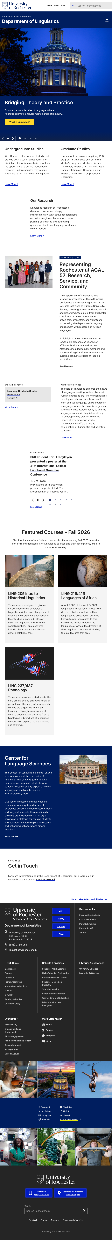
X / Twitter (46, 1111)
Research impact (13, 1045)
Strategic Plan (11, 1049)
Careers (61, 926)
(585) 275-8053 (18, 944)
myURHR (9, 994)
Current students (87, 919)
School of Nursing (50, 989)
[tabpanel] (56, 81)
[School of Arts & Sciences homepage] (26, 914)
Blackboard (10, 968)
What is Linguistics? (19, 121)
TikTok (66, 1111)
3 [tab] (30, 138)
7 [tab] (55, 504)
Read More (65, 366)
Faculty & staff (86, 928)
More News (36, 507)
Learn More (10, 184)
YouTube (67, 1107)
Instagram (46, 1115)
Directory (9, 977)
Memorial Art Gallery (89, 973)
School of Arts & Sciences (16, 16)
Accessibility (11, 1024)
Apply (49, 5)
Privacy (44, 1220)
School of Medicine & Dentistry (52, 983)
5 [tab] (71, 499)
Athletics (50, 1035)
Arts (48, 1041)
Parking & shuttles (13, 999)
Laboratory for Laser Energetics (52, 1004)
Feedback (33, 1220)
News (48, 1024)
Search (27, 1206)
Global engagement (14, 1036)
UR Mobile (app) (12, 1003)
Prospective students (89, 915)
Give (63, 5)
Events (49, 1030)
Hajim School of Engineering (55, 973)
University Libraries (88, 968)
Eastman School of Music (54, 977)
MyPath (8, 990)
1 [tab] (19, 138)
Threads (46, 1119)
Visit (56, 5)
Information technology (16, 986)
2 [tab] (55, 499)
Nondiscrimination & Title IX (18, 1040)
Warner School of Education (55, 998)
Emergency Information (73, 1220)
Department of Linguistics (30, 21)
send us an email (45, 879)
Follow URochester (69, 1119)
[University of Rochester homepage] (17, 5)
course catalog (57, 547)
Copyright (55, 1220)
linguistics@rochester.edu (23, 949)
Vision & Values (12, 1053)
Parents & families (87, 923)
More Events (11, 407)
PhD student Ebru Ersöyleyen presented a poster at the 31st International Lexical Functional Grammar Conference (51, 465)
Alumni (82, 932)
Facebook (45, 1107)
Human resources (13, 981)
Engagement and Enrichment (13, 1030)
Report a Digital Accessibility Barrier (89, 899)
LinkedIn (67, 1115)
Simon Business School (53, 993)
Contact (8, 973)
